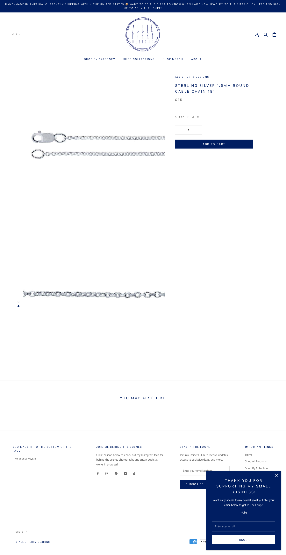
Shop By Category (99, 59)
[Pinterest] (198, 117)
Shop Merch (173, 59)
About (196, 59)
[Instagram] (106, 473)
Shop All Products (256, 461)
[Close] (276, 475)
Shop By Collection (256, 468)
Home (248, 455)
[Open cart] (274, 34)
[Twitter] (193, 117)
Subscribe (244, 539)
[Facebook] (188, 117)
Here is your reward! (25, 458)
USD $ (13, 34)
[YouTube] (125, 473)
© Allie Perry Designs (33, 542)
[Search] (266, 34)
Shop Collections (138, 59)
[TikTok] (134, 473)
